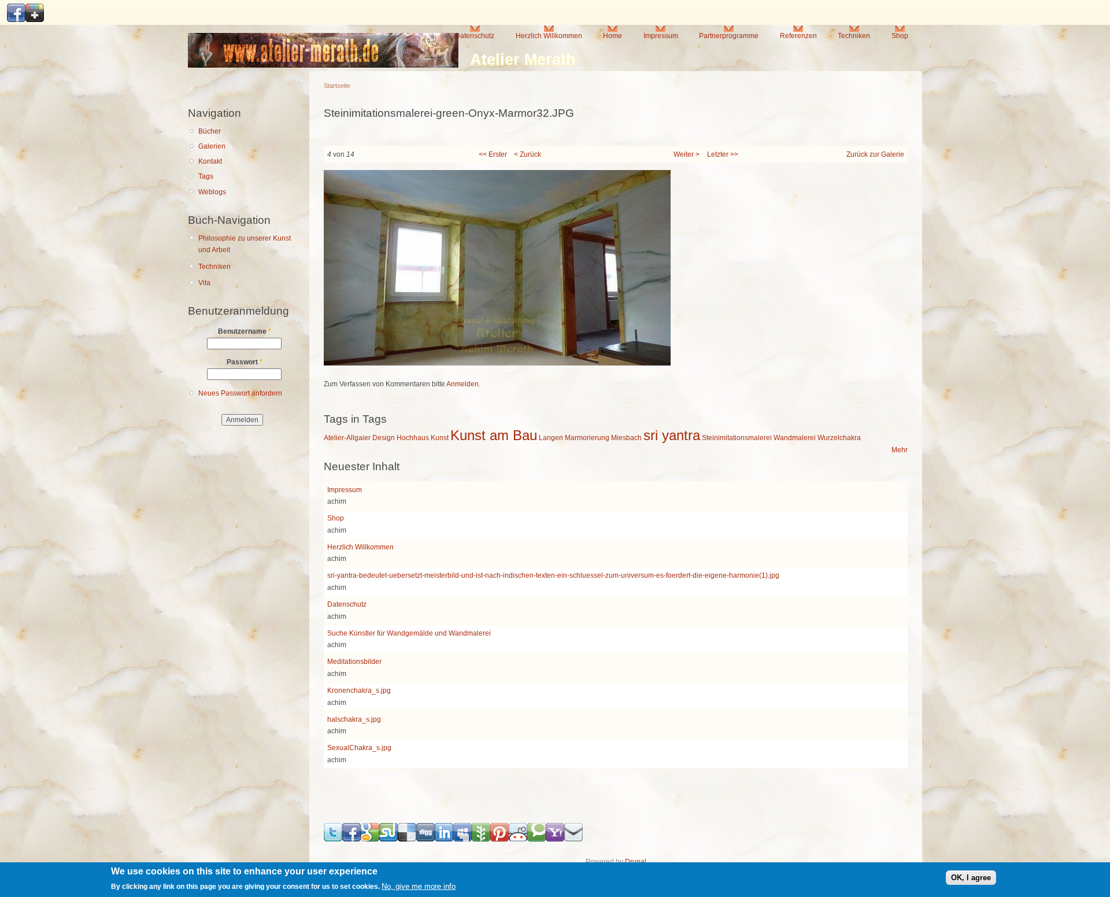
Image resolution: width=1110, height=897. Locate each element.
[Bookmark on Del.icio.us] (407, 839)
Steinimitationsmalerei (737, 438)
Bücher (209, 131)
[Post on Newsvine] (481, 839)
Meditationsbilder (354, 662)
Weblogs (212, 192)
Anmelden (462, 384)
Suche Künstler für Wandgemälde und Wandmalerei (409, 633)
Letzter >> (722, 154)
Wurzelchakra (839, 438)
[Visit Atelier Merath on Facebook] (16, 20)
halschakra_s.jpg (354, 719)
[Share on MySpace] (462, 839)
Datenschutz (474, 36)
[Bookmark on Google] (370, 839)
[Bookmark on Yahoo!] (555, 839)
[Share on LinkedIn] (444, 839)
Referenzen (798, 36)
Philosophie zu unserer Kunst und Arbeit (244, 244)
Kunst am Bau (493, 435)
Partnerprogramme (728, 36)
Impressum (660, 36)
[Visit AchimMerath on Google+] (34, 20)
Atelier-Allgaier (347, 438)
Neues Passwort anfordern (240, 393)
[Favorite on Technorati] (536, 839)
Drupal (635, 862)
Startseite (337, 85)
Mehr (899, 450)
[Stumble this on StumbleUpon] (388, 839)
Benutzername (244, 331)
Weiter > (687, 154)
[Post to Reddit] (518, 839)
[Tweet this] (333, 839)
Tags (205, 176)
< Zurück (527, 154)
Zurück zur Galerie (875, 154)
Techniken (854, 36)
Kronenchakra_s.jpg (359, 690)
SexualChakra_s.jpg (359, 748)
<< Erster (493, 154)
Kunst (440, 438)
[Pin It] (499, 839)
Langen (551, 438)
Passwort (244, 362)
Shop (899, 36)
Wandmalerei (795, 438)
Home (612, 36)
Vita (204, 283)
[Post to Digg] (425, 839)
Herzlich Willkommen (549, 36)
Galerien (211, 146)
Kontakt (210, 161)
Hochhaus (413, 438)
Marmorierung (587, 438)
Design (383, 438)
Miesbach (626, 438)
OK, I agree (971, 877)
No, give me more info (419, 887)
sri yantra (671, 435)
